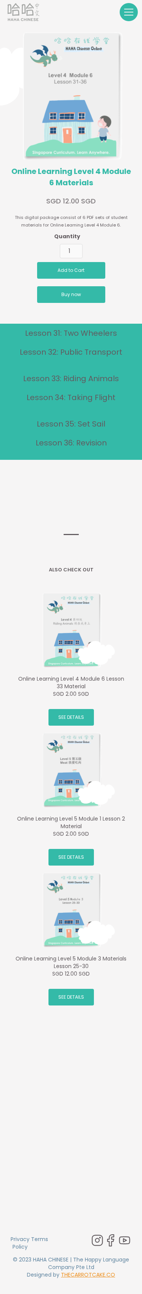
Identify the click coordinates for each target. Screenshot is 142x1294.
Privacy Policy (20, 1243)
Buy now (71, 294)
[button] (127, 12)
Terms (39, 1239)
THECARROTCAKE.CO (88, 1274)
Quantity (67, 236)
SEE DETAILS (71, 717)
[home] (23, 12)
